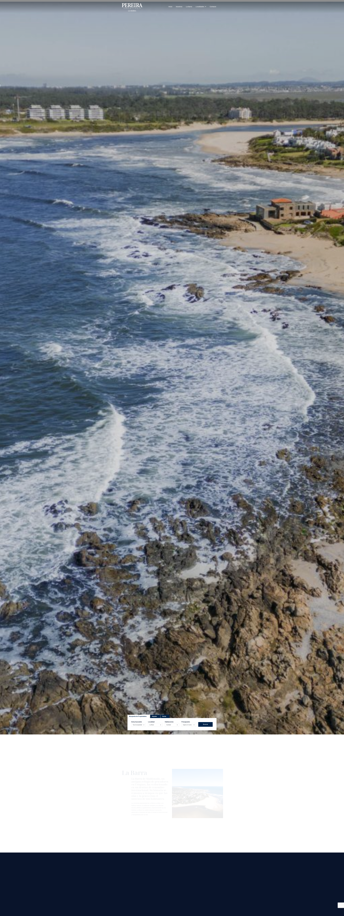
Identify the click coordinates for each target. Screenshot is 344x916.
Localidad (151, 722)
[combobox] (138, 725)
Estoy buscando (136, 722)
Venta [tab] (164, 716)
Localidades (200, 7)
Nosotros (179, 7)
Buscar (205, 724)
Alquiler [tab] (154, 716)
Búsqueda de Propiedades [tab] (138, 716)
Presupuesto (185, 722)
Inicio (170, 7)
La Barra (189, 7)
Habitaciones (169, 722)
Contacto (213, 7)
